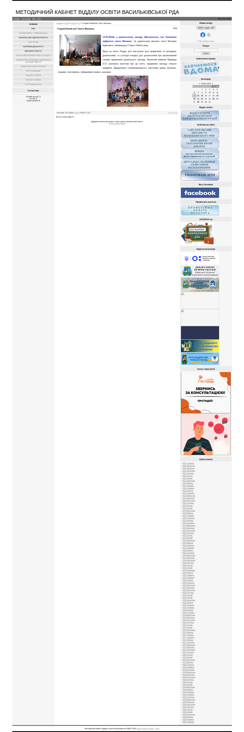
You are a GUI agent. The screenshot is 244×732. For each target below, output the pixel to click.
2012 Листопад (189, 501)
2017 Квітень (188, 632)
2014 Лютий (187, 538)
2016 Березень (189, 600)
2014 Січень (188, 535)
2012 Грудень (188, 503)
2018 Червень (188, 667)
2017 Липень (188, 640)
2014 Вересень (189, 555)
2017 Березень (189, 630)
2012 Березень (189, 481)
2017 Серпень (188, 642)
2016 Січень (188, 595)
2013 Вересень (189, 526)
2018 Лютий (187, 657)
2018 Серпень (188, 670)
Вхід (34, 19)
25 (213, 99)
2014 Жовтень (189, 558)
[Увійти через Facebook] (202, 34)
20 (194, 99)
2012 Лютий (187, 478)
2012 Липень (188, 491)
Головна (16, 19)
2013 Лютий (187, 508)
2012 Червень (188, 488)
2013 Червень (188, 518)
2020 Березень (189, 714)
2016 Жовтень (189, 617)
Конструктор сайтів (145, 729)
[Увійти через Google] (208, 34)
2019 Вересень (189, 700)
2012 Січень (188, 476)
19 (217, 96)
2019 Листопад (189, 704)
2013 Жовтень (189, 528)
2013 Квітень (188, 513)
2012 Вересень (189, 496)
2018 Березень (189, 660)
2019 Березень (189, 687)
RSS (39, 19)
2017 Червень (188, 637)
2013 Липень (188, 521)
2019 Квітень (188, 690)
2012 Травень (188, 486)
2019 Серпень (188, 697)
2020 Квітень (188, 717)
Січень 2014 (206, 84)
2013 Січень (188, 506)
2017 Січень (188, 625)
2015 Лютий (187, 568)
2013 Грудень (188, 533)
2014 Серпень (188, 553)
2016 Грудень (188, 622)
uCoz (157, 729)
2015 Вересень (189, 585)
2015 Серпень (188, 583)
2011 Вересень (189, 466)
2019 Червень (188, 695)
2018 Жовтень (189, 675)
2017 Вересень (189, 645)
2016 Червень (188, 608)
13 (79, 23)
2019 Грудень (188, 707)
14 (198, 96)
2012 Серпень (188, 493)
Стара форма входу (205, 41)
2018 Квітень (188, 662)
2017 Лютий (187, 627)
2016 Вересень (189, 615)
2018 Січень (188, 655)
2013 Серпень (188, 523)
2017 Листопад (189, 650)
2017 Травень (188, 635)
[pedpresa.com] (200, 339)
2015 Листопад (189, 590)
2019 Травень (188, 692)
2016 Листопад (189, 620)
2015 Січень (188, 565)
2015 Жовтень (189, 588)
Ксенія (76, 113)
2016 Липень (188, 610)
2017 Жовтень (189, 647)
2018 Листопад (189, 677)
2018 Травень (188, 665)
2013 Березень (189, 511)
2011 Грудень (188, 473)
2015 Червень (188, 578)
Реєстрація (26, 19)
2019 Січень (188, 682)
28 (198, 102)
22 (202, 99)
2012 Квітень (188, 483)
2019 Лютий (187, 685)
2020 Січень (188, 709)
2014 (67, 23)
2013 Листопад (189, 530)
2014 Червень (188, 548)
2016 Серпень (188, 613)
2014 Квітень (188, 543)
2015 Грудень (188, 593)
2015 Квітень (188, 573)
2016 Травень (188, 605)
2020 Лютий (187, 712)
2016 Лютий (187, 598)
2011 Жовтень (188, 468)
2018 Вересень (189, 672)
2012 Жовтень (189, 498)
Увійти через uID (206, 28)
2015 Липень (188, 580)
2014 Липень (188, 550)
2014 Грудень (188, 563)
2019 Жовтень (189, 702)
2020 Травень (188, 719)
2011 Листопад (189, 471)
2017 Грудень (188, 652)
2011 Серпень (188, 463)
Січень (73, 23)
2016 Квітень (188, 603)
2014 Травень (188, 545)
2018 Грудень (188, 680)
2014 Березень (189, 540)
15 (202, 96)
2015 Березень (189, 570)
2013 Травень (188, 516)
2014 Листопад (189, 560)
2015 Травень (188, 575)
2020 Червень (188, 722)
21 (198, 99)
